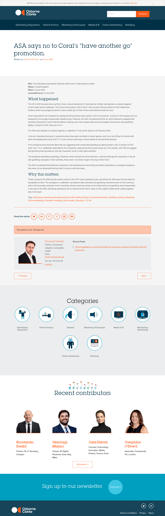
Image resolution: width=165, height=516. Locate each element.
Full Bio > (49, 264)
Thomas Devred (31, 59)
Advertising (38, 197)
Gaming (121, 197)
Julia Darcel (98, 442)
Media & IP (93, 25)
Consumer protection (99, 197)
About (151, 513)
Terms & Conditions (128, 513)
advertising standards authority (57, 197)
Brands (86, 197)
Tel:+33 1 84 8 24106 (54, 260)
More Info (133, 3)
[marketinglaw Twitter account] (34, 217)
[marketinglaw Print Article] (72, 217)
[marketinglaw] (27, 12)
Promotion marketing (53, 200)
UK (90, 200)
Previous (22, 276)
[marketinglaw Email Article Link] (64, 217)
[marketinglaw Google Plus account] (49, 217)
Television (79, 200)
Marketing (130, 197)
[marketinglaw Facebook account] (57, 217)
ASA (73, 197)
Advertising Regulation (27, 25)
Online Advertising (112, 25)
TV (86, 200)
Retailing (130, 25)
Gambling (113, 197)
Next (144, 276)
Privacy (142, 513)
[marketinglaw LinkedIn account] (42, 217)
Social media (69, 200)
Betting (79, 197)
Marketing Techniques (73, 25)
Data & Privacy (51, 25)
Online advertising (36, 200)
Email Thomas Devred (54, 257)
